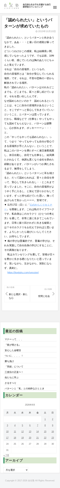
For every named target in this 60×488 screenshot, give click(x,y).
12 (22, 431)
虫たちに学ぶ (12, 377)
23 (53, 437)
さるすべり (10, 383)
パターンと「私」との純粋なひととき (24, 388)
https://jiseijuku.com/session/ (23, 272)
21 (37, 437)
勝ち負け (9, 361)
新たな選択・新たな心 (18, 296)
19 (22, 437)
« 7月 (6, 455)
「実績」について (14, 366)
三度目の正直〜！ (14, 372)
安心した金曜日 (13, 350)
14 (37, 431)
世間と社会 (44, 296)
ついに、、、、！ (14, 355)
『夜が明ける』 (13, 345)
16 (53, 431)
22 (45, 437)
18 (15, 437)
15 (45, 431)
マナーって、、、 (14, 339)
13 (30, 431)
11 (15, 431)
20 (30, 437)
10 (7, 431)
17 (7, 437)
